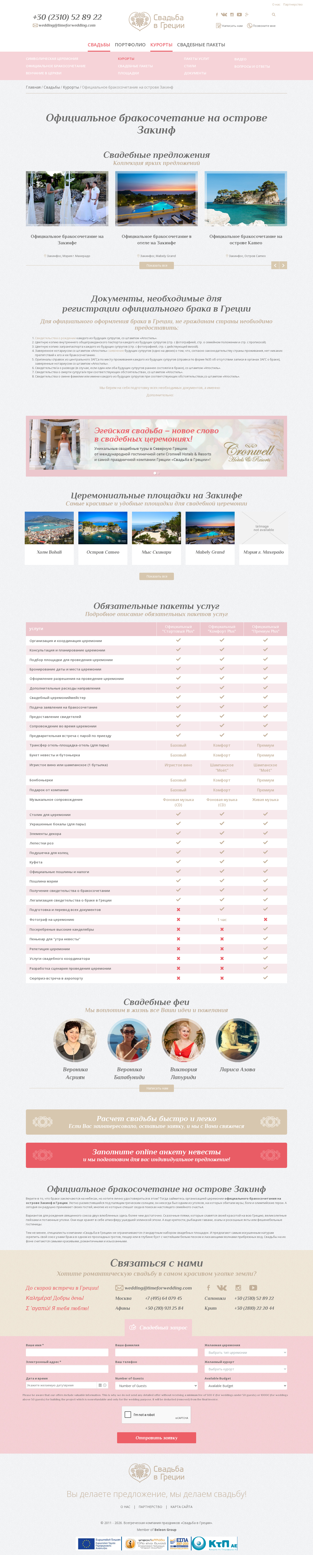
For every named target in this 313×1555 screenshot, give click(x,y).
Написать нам (157, 1088)
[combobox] (61, 1385)
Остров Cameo (103, 552)
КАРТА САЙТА (181, 1507)
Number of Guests (129, 1378)
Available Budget (218, 1378)
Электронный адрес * (43, 1362)
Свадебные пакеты (201, 45)
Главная (33, 87)
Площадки (128, 73)
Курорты (161, 45)
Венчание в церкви (43, 73)
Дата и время (37, 1378)
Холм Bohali (49, 552)
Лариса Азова (237, 1069)
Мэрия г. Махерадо (264, 552)
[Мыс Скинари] (156, 528)
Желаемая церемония (222, 1345)
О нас (276, 4)
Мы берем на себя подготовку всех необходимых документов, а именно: (159, 387)
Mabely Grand (210, 552)
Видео (240, 59)
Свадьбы (99, 45)
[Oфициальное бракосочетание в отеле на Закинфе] (156, 198)
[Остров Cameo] (102, 528)
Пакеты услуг (196, 58)
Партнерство (293, 4)
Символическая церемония (52, 58)
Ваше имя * (35, 1345)
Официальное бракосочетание (56, 66)
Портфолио (130, 45)
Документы (195, 73)
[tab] (156, 387)
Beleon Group (165, 1529)
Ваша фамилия (127, 1345)
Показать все (156, 265)
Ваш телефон (126, 1362)
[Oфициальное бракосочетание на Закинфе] (67, 198)
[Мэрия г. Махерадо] (263, 528)
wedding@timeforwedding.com (158, 1288)
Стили (190, 66)
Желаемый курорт (219, 1362)
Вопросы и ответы (252, 66)
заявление (116, 351)
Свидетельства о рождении (55, 338)
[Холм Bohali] (49, 528)
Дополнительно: (160, 395)
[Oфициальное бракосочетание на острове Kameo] (246, 198)
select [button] (100, 1385)
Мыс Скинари (156, 552)
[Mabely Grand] (210, 528)
